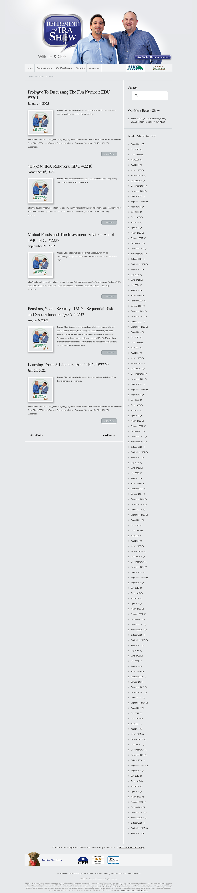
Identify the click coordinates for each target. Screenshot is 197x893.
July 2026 (135, 149)
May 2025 (135, 222)
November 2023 (138, 316)
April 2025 (135, 228)
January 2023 (137, 369)
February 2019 (137, 614)
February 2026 (137, 175)
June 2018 (135, 656)
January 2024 (137, 306)
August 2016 (136, 771)
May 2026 (135, 160)
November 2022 (138, 379)
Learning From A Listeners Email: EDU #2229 (68, 364)
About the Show (44, 68)
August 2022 (136, 395)
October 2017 (136, 698)
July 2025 (135, 212)
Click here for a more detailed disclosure (134, 890)
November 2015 (138, 818)
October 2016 (136, 760)
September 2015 (138, 828)
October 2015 (136, 823)
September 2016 (138, 765)
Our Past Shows (64, 68)
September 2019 (138, 577)
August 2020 (136, 520)
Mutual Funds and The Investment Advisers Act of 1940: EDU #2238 (71, 237)
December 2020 (138, 499)
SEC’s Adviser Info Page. (132, 847)
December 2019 (138, 562)
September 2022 (138, 390)
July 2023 (135, 337)
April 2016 (135, 792)
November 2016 (138, 755)
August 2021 (136, 457)
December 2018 (138, 624)
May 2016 (135, 786)
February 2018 (137, 677)
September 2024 (138, 264)
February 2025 (137, 238)
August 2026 (136, 144)
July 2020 (135, 525)
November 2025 (138, 191)
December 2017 (138, 687)
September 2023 (138, 327)
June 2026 (135, 155)
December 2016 (138, 750)
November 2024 (138, 254)
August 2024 (136, 269)
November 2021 (138, 442)
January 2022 (137, 431)
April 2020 (135, 541)
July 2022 (135, 400)
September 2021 (138, 452)
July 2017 (135, 713)
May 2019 (135, 598)
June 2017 (135, 718)
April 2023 (135, 353)
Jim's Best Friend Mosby (52, 860)
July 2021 (135, 463)
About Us (80, 68)
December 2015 (138, 812)
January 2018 (137, 682)
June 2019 (135, 593)
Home (30, 68)
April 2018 (135, 666)
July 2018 (135, 651)
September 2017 (138, 703)
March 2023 (136, 358)
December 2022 (138, 374)
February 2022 (137, 426)
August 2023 (136, 332)
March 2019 (136, 609)
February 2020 (137, 551)
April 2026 (135, 165)
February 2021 (137, 489)
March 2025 (136, 233)
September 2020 (138, 515)
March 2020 (136, 546)
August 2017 (136, 708)
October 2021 (136, 447)
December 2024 (138, 249)
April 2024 (135, 290)
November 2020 (138, 504)
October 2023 (136, 322)
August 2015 (136, 833)
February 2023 (137, 363)
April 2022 (135, 416)
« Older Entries (36, 435)
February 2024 (137, 301)
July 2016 (135, 776)
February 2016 (137, 802)
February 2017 (137, 739)
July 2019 (135, 588)
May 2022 (135, 410)
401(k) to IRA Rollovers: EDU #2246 (60, 166)
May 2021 (135, 473)
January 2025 (137, 243)
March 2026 (136, 170)
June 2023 (135, 343)
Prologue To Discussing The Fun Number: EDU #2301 (69, 95)
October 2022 (136, 384)
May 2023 (135, 348)
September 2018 (138, 640)
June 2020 (135, 531)
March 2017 (136, 734)
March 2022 (136, 421)
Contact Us (94, 68)
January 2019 (137, 619)
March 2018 (136, 671)
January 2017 (137, 745)
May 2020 (135, 536)
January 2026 (137, 181)
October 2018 (136, 635)
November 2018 (138, 630)
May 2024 (135, 285)
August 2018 (136, 645)
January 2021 (137, 494)
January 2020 (137, 557)
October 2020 (136, 510)
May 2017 (135, 724)
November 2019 (138, 567)
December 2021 (138, 437)
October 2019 (136, 572)
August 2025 (136, 207)
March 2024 (136, 296)
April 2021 (135, 478)
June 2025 (135, 217)
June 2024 (135, 280)
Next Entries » (109, 435)
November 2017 (138, 692)
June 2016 (135, 781)
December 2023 (138, 311)
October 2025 (136, 196)
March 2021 (136, 484)
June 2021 (135, 468)
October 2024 (136, 259)
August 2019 (136, 583)
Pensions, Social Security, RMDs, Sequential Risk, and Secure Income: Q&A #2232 (71, 311)
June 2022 (135, 405)
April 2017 (135, 729)
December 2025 (138, 186)
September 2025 (138, 202)
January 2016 (137, 807)
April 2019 (135, 604)
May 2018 (135, 661)
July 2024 (135, 275)
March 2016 (136, 797)
